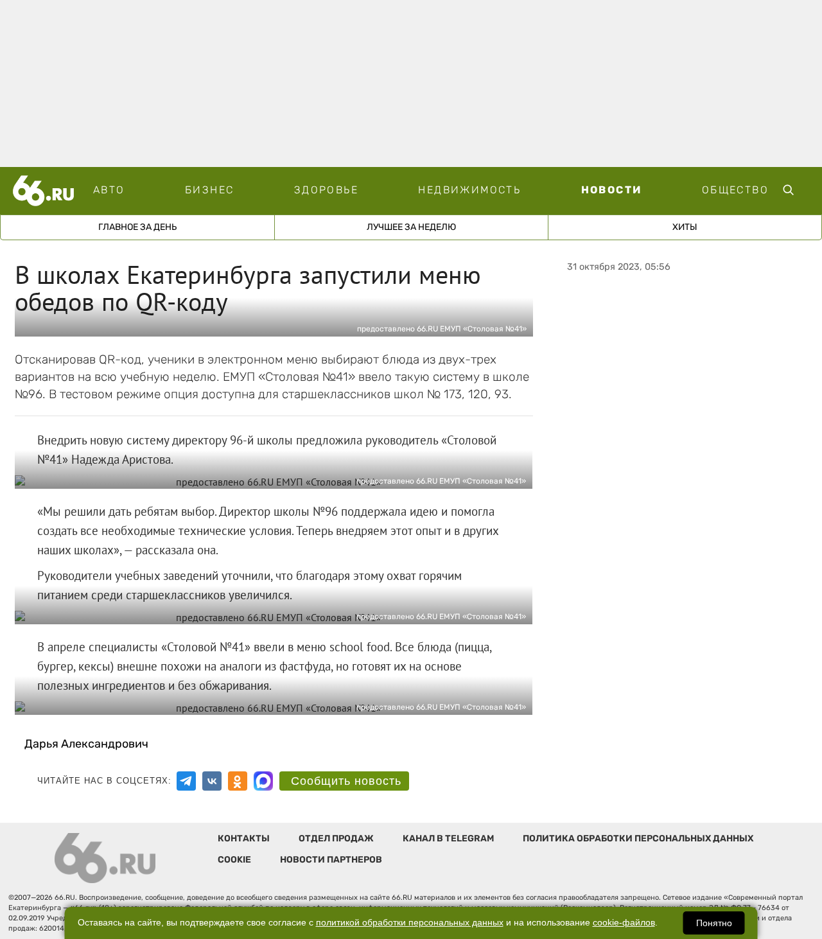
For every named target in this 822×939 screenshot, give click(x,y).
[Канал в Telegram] (186, 781)
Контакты (244, 838)
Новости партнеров (331, 859)
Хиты (684, 227)
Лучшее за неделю (411, 227)
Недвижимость (469, 190)
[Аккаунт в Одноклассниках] (237, 781)
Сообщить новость (346, 781)
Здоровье (326, 190)
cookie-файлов (624, 922)
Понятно (714, 923)
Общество (735, 190)
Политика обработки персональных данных (638, 838)
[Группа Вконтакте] (212, 781)
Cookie (234, 859)
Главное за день (137, 227)
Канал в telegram (448, 838)
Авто (109, 190)
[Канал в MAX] (263, 781)
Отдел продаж (336, 838)
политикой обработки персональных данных (409, 922)
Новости (611, 190)
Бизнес (209, 190)
